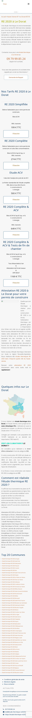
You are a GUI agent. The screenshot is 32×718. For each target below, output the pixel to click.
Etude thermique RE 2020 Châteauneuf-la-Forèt (14, 656)
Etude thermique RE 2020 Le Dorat (10, 649)
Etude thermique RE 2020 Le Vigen (10, 614)
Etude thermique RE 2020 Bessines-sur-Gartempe (14, 603)
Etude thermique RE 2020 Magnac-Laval (12, 637)
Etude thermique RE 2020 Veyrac (10, 621)
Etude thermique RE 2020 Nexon (10, 610)
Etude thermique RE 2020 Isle (9, 570)
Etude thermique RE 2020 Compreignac (12, 631)
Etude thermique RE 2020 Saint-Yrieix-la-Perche (14, 572)
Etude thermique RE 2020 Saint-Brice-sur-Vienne (14, 640)
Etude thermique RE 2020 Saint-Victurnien (12, 635)
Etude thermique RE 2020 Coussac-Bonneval (13, 670)
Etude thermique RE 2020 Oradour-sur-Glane (13, 612)
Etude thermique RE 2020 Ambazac (11, 582)
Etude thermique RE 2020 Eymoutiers (11, 624)
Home (15, 12)
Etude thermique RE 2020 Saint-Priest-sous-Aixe (14, 633)
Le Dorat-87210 (25, 17)
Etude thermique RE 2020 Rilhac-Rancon (12, 589)
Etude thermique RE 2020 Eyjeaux (10, 668)
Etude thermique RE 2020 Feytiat (10, 575)
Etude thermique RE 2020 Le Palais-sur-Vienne (13, 577)
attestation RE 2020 (22, 365)
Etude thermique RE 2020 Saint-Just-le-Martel (13, 605)
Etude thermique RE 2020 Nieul (10, 647)
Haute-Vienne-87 (12, 17)
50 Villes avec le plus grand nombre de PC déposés (14, 700)
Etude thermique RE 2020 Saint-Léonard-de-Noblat (15, 591)
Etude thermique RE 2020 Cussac (10, 663)
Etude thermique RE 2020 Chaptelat (11, 619)
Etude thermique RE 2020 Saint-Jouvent (12, 644)
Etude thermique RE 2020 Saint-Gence (11, 617)
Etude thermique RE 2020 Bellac (10, 596)
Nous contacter (9, 684)
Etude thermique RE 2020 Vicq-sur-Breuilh (12, 665)
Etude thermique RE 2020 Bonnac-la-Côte (12, 642)
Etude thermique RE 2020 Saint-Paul (11, 561)
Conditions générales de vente (14, 679)
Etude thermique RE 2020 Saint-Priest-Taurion (13, 600)
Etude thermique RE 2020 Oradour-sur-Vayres (13, 658)
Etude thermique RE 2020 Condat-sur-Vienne (13, 584)
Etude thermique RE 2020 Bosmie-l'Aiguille (12, 607)
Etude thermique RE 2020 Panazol (10, 566)
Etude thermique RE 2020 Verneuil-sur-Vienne (13, 586)
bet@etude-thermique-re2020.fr (15, 712)
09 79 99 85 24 (16, 59)
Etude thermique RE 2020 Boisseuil (11, 598)
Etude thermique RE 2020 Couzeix (10, 568)
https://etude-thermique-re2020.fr (16, 714)
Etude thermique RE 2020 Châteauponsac (12, 626)
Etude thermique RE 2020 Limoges (10, 559)
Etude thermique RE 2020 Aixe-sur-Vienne (12, 579)
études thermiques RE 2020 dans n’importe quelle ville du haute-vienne (16, 359)
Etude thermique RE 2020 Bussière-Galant (12, 672)
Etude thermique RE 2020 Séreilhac (11, 628)
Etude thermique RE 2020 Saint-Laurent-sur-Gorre (14, 661)
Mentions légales (10, 682)
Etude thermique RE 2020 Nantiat (10, 651)
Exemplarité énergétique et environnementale (15, 691)
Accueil (3, 17)
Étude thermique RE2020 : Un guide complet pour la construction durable (14, 695)
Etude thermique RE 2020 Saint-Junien (11, 563)
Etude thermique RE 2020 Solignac (10, 654)
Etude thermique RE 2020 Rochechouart (12, 593)
